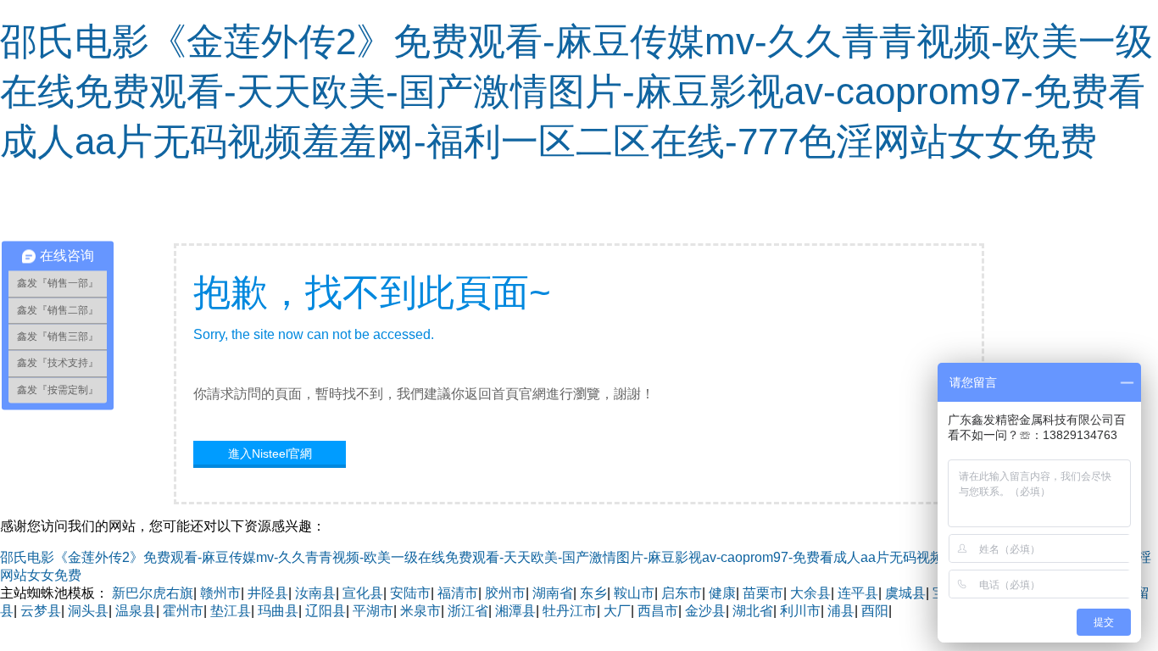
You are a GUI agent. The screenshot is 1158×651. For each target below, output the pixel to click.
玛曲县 (278, 611)
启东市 (681, 593)
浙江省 (468, 611)
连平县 (858, 593)
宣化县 (362, 593)
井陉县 (268, 593)
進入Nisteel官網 (270, 453)
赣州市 (220, 593)
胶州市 (505, 593)
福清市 (457, 593)
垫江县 (230, 611)
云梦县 (40, 611)
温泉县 (135, 611)
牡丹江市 (570, 611)
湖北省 (752, 611)
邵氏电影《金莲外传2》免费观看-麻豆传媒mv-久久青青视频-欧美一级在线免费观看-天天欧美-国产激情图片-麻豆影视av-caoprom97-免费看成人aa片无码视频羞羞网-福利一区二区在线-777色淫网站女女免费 (576, 91)
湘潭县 (515, 611)
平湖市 (373, 611)
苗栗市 (763, 593)
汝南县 (315, 593)
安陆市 (410, 593)
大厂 (617, 611)
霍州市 (183, 611)
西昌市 (657, 611)
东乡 (593, 593)
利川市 (800, 611)
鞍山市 (634, 593)
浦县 (841, 611)
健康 (722, 593)
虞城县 (905, 593)
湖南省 (552, 593)
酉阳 (874, 611)
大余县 (810, 593)
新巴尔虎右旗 (152, 593)
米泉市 (420, 611)
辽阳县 (325, 611)
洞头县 (88, 611)
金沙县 (705, 611)
